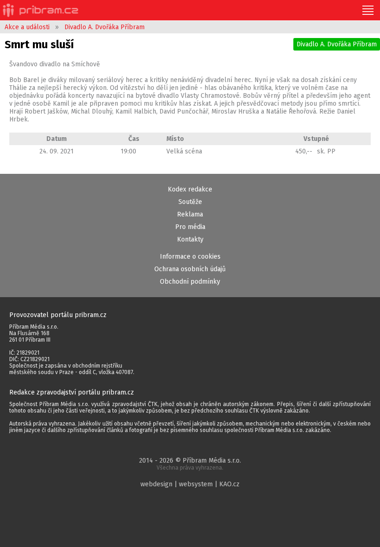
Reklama (190, 214)
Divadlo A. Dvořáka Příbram (104, 27)
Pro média (190, 227)
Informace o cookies (190, 257)
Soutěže (190, 202)
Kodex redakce (190, 189)
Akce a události (27, 27)
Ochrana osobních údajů (190, 269)
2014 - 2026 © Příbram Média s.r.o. (190, 464)
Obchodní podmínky (190, 282)
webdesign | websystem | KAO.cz (190, 484)
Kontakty (190, 239)
